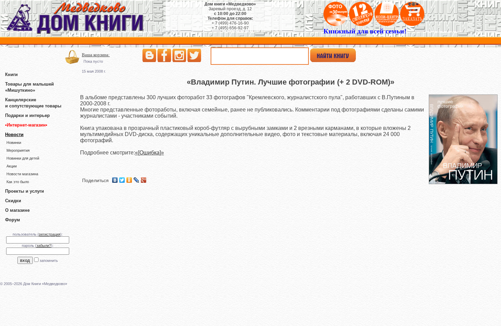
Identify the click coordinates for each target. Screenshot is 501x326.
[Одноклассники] (129, 180)
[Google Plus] (143, 180)
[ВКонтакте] (115, 180)
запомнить (49, 260)
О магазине (17, 210)
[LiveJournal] (136, 180)
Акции (11, 166)
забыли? (43, 245)
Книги (11, 74)
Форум (12, 219)
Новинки (13, 142)
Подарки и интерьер (27, 115)
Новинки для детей (22, 158)
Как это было (17, 182)
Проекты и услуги (24, 191)
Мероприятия (18, 150)
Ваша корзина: (96, 54)
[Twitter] (122, 180)
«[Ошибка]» (149, 152)
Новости (14, 134)
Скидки (13, 200)
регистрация (49, 234)
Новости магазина (22, 174)
